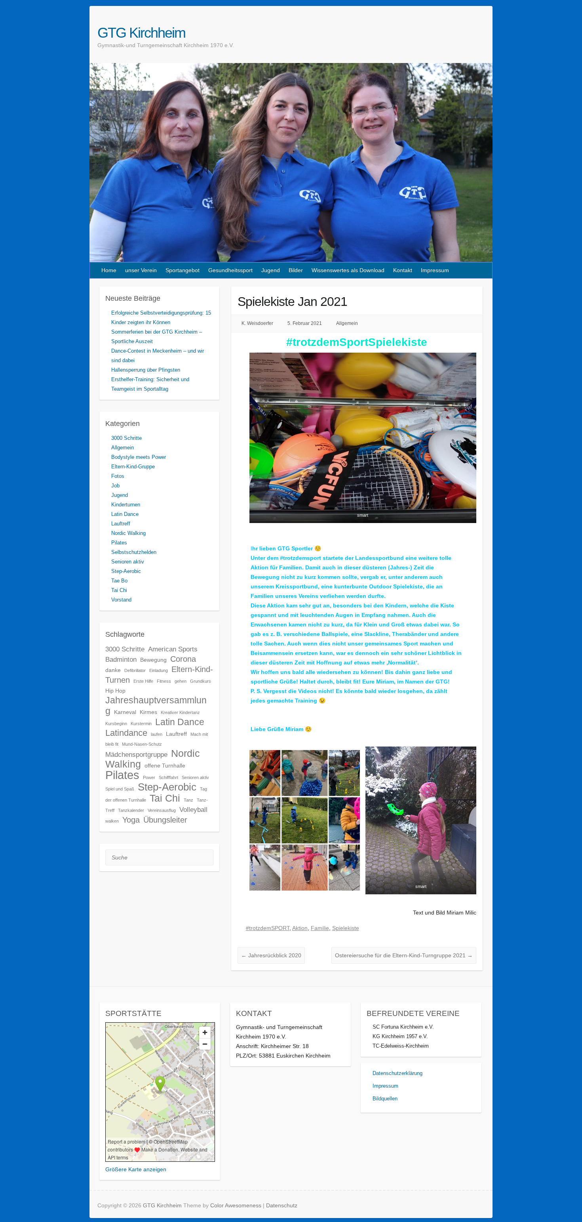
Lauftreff (120, 524)
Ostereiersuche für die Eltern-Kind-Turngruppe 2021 (404, 955)
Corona (183, 659)
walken (112, 821)
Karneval (125, 712)
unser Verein (141, 270)
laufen (156, 734)
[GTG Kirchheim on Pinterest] (479, 32)
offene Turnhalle (165, 765)
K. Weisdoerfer (257, 323)
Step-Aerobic (126, 571)
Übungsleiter (165, 819)
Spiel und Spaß (119, 789)
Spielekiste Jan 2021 (292, 301)
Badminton (121, 659)
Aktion (300, 928)
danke (113, 670)
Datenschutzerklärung (397, 1073)
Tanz (188, 800)
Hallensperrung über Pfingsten (145, 370)
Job (115, 486)
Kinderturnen (125, 505)
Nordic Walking (128, 533)
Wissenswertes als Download (348, 270)
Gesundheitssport (230, 270)
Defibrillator (135, 670)
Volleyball (193, 809)
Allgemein (347, 323)
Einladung (158, 670)
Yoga (131, 819)
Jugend (270, 270)
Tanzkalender (131, 810)
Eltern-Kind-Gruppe (133, 467)
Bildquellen (385, 1099)
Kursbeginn (116, 723)
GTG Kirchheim (141, 33)
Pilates (119, 543)
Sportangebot (182, 270)
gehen (180, 681)
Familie (320, 928)
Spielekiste (345, 928)
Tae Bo (119, 581)
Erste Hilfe (143, 681)
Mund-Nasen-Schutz (142, 744)
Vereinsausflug (162, 810)
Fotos (117, 476)
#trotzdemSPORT (267, 928)
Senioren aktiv (127, 562)
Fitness (164, 681)
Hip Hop (115, 690)
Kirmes (148, 712)
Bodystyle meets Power (138, 457)
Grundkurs (200, 681)
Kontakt (402, 270)
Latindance (126, 733)
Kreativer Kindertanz (180, 712)
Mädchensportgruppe (136, 754)
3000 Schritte (126, 438)
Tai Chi (119, 590)
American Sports (173, 649)
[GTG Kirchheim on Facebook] (470, 32)
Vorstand (121, 600)
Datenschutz (281, 1205)
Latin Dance (125, 514)
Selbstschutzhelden (133, 552)
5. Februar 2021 (304, 323)
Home (108, 270)
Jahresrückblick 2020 (271, 955)
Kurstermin (141, 723)
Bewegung (153, 660)
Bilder (296, 270)
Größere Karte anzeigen (135, 1169)
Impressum (435, 270)
